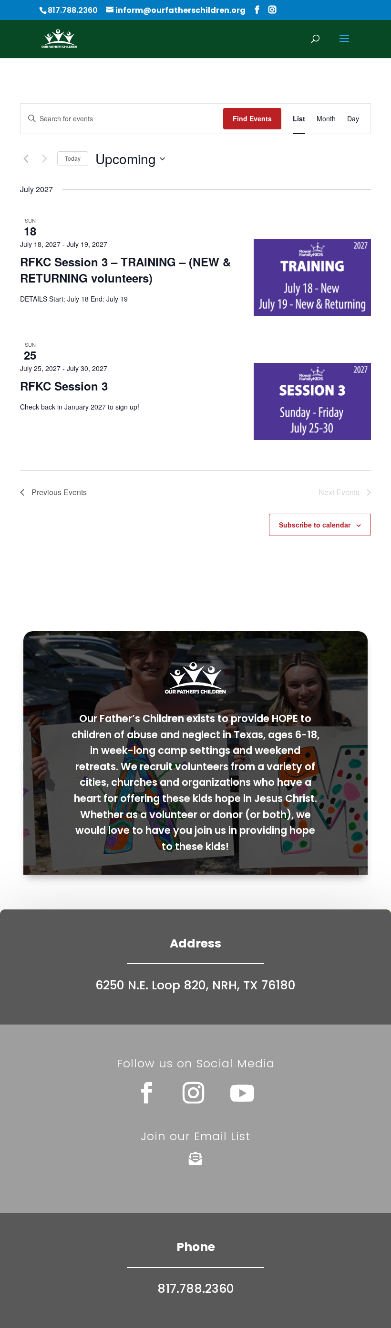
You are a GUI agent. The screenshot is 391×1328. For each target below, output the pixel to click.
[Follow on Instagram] (193, 1093)
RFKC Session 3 (64, 386)
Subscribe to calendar (314, 524)
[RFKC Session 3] (312, 401)
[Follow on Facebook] (146, 1093)
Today (73, 158)
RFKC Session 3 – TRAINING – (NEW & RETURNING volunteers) (125, 270)
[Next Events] (44, 159)
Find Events (252, 118)
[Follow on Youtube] (242, 1093)
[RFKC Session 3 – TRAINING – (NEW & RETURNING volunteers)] (312, 277)
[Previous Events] (25, 159)
